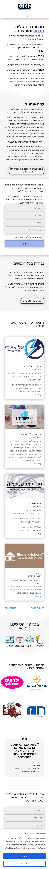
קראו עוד (37, 395)
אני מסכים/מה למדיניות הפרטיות (27, 237)
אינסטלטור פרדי (34, 503)
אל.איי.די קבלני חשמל (31, 366)
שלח (24, 243)
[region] (24, 849)
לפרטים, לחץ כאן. (32, 300)
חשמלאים (37, 369)
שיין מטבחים (35, 573)
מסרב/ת (24, 863)
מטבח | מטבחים (34, 576)
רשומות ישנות (10, 608)
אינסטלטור (37, 437)
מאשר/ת (24, 856)
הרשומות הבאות (37, 608)
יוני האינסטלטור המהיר (31, 434)
